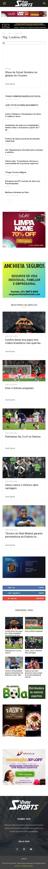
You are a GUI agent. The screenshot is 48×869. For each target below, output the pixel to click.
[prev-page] (6, 200)
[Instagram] (24, 849)
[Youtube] (31, 849)
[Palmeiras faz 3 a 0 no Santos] (24, 419)
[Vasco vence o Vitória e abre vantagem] (24, 467)
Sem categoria (11, 336)
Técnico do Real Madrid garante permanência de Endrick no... (24, 535)
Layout (24, 859)
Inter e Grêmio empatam (19, 388)
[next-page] (10, 200)
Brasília (8, 119)
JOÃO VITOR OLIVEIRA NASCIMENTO (21, 105)
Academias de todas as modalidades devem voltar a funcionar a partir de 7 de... (22, 127)
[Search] (44, 3)
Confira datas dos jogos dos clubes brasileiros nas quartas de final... (14, 633)
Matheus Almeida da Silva (17, 192)
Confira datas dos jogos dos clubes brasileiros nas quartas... (23, 341)
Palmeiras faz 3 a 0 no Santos (23, 436)
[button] (4, 3)
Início (4, 33)
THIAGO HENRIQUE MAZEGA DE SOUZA (22, 96)
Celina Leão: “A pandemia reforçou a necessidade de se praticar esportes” (22, 162)
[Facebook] (17, 849)
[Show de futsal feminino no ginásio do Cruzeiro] (24, 53)
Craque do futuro (12, 99)
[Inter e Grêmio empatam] (24, 370)
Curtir (41, 588)
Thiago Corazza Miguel (15, 172)
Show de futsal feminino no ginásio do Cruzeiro (21, 74)
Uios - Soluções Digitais (25, 866)
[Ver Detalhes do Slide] (24, 280)
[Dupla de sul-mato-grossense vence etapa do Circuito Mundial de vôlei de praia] (34, 663)
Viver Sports (10, 84)
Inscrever (40, 598)
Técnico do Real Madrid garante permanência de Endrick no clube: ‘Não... (14, 673)
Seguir (41, 593)
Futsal (8, 69)
